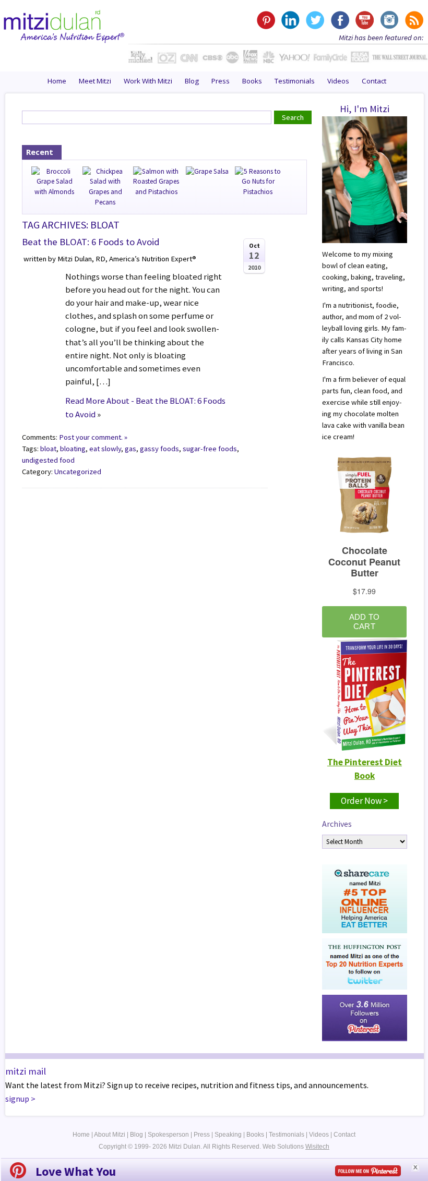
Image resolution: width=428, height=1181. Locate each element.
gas (130, 448)
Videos (338, 81)
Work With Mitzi (148, 81)
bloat (48, 448)
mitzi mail (25, 1071)
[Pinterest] (266, 20)
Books (252, 81)
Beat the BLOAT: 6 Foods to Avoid (91, 242)
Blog (192, 81)
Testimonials (295, 81)
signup (17, 1098)
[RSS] (413, 20)
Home (56, 81)
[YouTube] (364, 20)
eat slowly (105, 448)
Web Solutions (296, 1146)
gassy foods (159, 448)
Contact (374, 81)
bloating (73, 448)
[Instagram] (388, 20)
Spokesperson (168, 1134)
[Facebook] (339, 20)
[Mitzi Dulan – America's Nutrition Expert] (64, 25)
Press (220, 81)
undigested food (48, 460)
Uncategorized (77, 471)
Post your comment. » (93, 437)
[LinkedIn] (290, 20)
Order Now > (364, 800)
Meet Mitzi (95, 81)
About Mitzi (109, 1134)
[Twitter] (315, 20)
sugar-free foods (210, 448)
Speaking (228, 1134)
